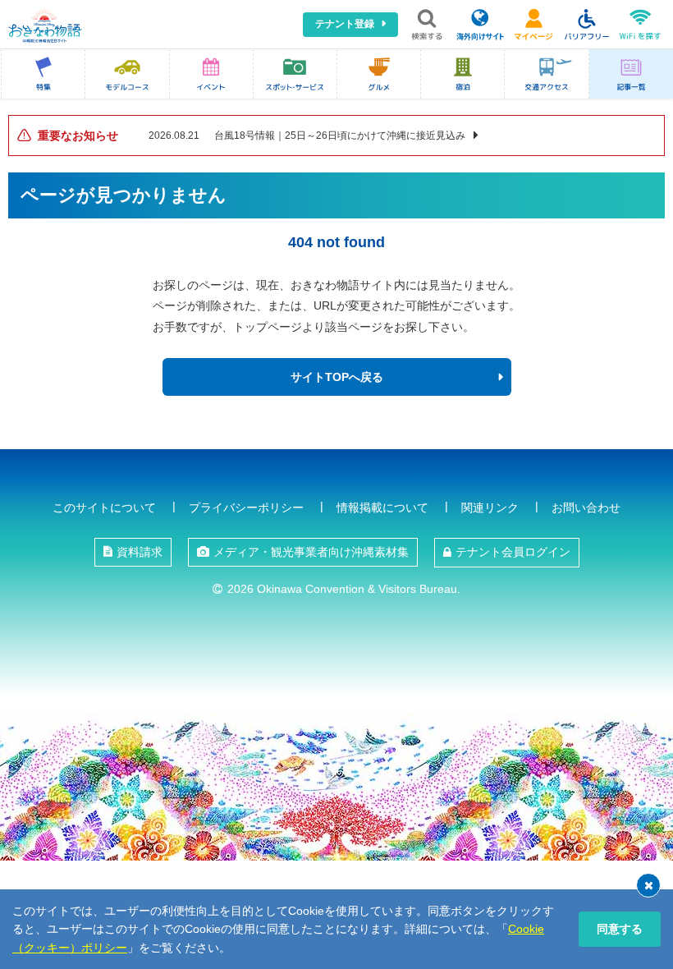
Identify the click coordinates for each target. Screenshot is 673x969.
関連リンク (490, 507)
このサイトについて (104, 507)
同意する (620, 928)
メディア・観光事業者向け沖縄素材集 (311, 551)
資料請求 (140, 551)
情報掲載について (382, 507)
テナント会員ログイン (513, 551)
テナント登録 (344, 24)
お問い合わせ (586, 507)
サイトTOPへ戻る (337, 376)
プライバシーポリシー (246, 507)
